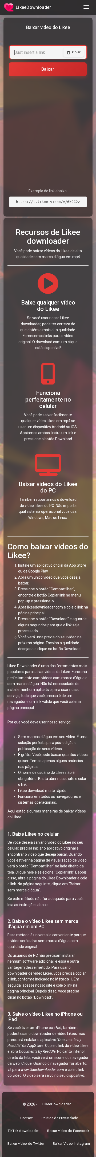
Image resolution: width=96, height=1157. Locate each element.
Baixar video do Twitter (25, 1145)
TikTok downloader (23, 1132)
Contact (26, 1118)
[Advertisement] (48, 129)
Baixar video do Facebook (68, 1132)
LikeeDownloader (56, 1104)
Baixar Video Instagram (71, 1145)
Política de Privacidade (60, 1118)
